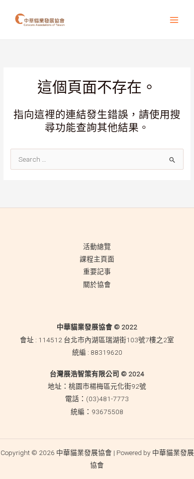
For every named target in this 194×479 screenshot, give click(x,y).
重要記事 (97, 271)
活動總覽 (97, 246)
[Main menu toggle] (174, 19)
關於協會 (97, 284)
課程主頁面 (97, 259)
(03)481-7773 (107, 399)
